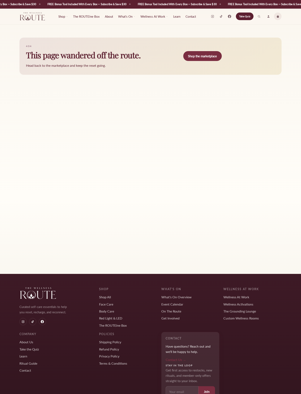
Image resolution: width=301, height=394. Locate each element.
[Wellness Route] (32, 16)
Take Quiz (244, 16)
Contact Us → (176, 360)
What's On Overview (176, 297)
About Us (26, 342)
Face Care (106, 304)
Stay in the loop (179, 365)
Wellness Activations (238, 304)
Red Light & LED (110, 318)
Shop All (105, 297)
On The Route (171, 311)
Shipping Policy (110, 342)
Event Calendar (172, 304)
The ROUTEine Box (86, 16)
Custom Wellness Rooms (241, 318)
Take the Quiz (29, 349)
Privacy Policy (109, 356)
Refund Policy (109, 349)
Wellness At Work (236, 297)
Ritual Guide (28, 363)
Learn (176, 16)
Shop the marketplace (202, 56)
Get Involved (170, 318)
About (109, 16)
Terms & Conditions (113, 363)
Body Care (106, 311)
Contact (191, 16)
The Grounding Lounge (239, 311)
